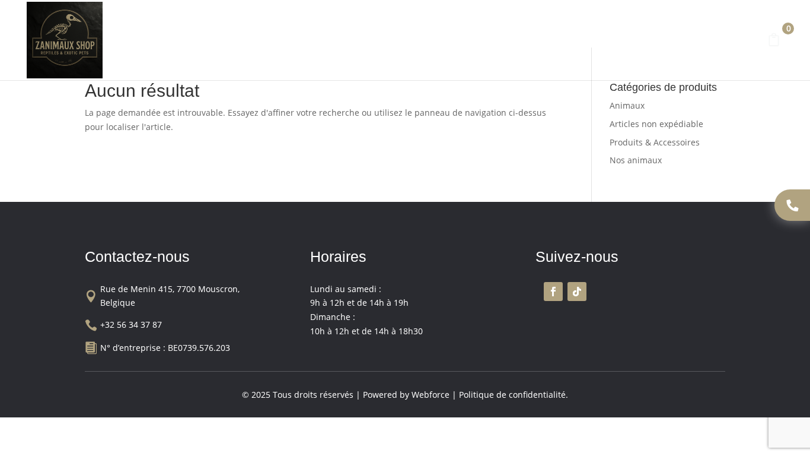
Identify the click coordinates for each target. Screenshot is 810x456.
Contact (659, 42)
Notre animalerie (290, 42)
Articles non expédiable (656, 123)
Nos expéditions (592, 42)
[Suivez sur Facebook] (553, 291)
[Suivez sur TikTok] (576, 291)
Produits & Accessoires (478, 42)
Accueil (223, 42)
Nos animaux (371, 42)
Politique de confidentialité (512, 394)
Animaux (627, 105)
